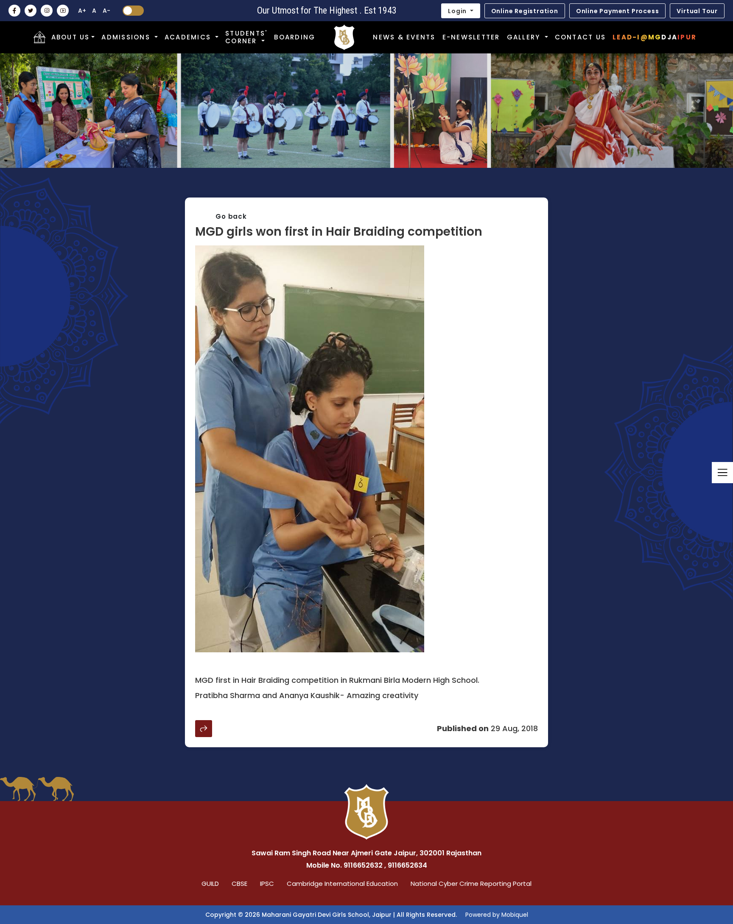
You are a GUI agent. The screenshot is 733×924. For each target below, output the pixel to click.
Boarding (294, 37)
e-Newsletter (471, 37)
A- (106, 10)
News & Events (404, 37)
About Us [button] (70, 37)
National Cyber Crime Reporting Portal (471, 883)
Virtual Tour (697, 11)
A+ (82, 10)
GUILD (210, 883)
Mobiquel (514, 914)
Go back (231, 216)
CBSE (239, 883)
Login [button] (458, 11)
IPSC (267, 883)
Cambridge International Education (342, 883)
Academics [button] (189, 37)
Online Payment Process (617, 11)
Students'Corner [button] (246, 37)
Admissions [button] (127, 37)
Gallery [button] (525, 37)
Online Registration (524, 11)
